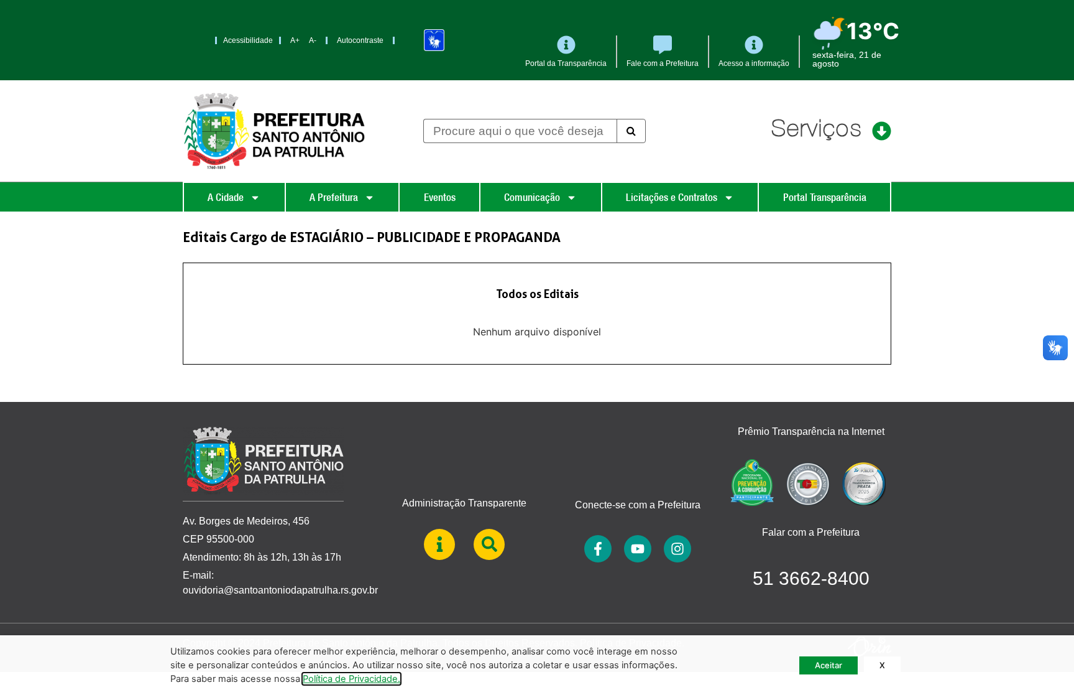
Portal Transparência (824, 197)
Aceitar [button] (828, 665)
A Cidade (226, 197)
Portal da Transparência (566, 63)
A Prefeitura (334, 197)
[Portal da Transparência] (566, 44)
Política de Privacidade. (351, 678)
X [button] (882, 665)
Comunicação (532, 197)
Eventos (440, 197)
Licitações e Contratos (671, 197)
